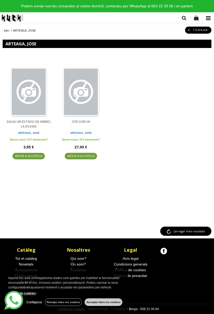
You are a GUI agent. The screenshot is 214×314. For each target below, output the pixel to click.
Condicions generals (130, 264)
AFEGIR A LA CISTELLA (28, 156)
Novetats (26, 264)
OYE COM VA (81, 121)
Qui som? (78, 258)
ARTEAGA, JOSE (29, 132)
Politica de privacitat (130, 276)
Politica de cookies (130, 270)
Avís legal (131, 258)
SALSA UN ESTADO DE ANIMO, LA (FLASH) (29, 124)
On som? (78, 264)
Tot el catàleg (26, 258)
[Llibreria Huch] (12, 19)
